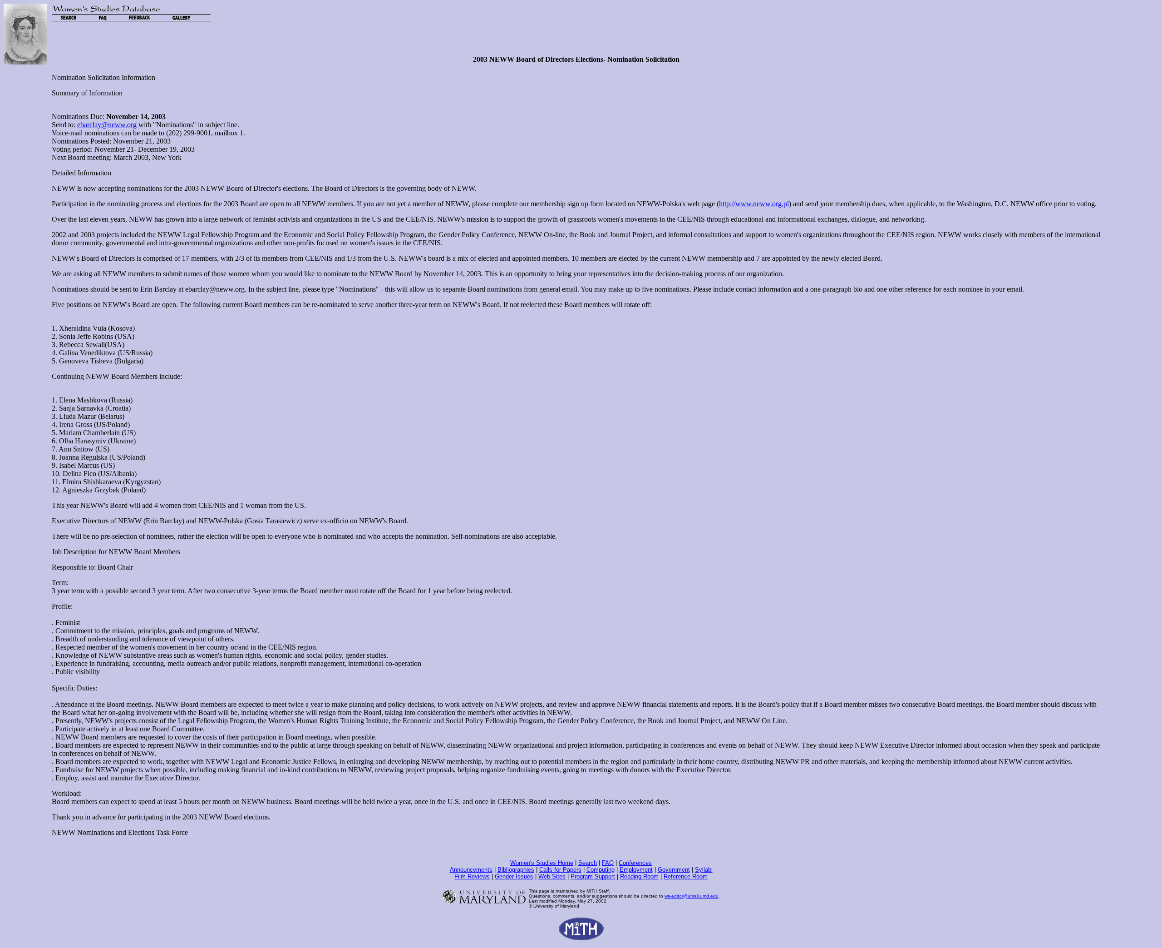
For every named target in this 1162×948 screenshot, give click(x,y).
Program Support (593, 876)
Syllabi (704, 869)
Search (587, 862)
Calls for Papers (560, 869)
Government (674, 869)
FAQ (608, 862)
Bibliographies (515, 869)
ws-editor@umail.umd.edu (692, 895)
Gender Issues (514, 876)
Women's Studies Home (541, 862)
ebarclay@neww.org (107, 125)
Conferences (635, 862)
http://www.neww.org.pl (754, 204)
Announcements (471, 869)
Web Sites (552, 876)
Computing (600, 869)
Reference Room (686, 876)
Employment (636, 869)
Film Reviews (472, 876)
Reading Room (639, 876)
